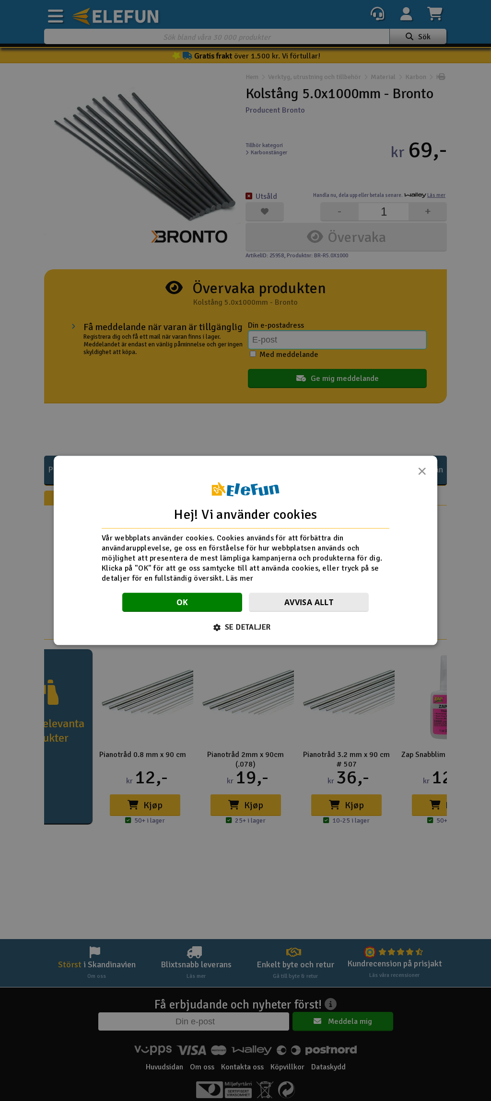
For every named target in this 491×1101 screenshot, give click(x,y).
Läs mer (239, 578)
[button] (246, 627)
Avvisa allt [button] (308, 602)
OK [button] (182, 602)
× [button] (422, 474)
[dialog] (245, 550)
